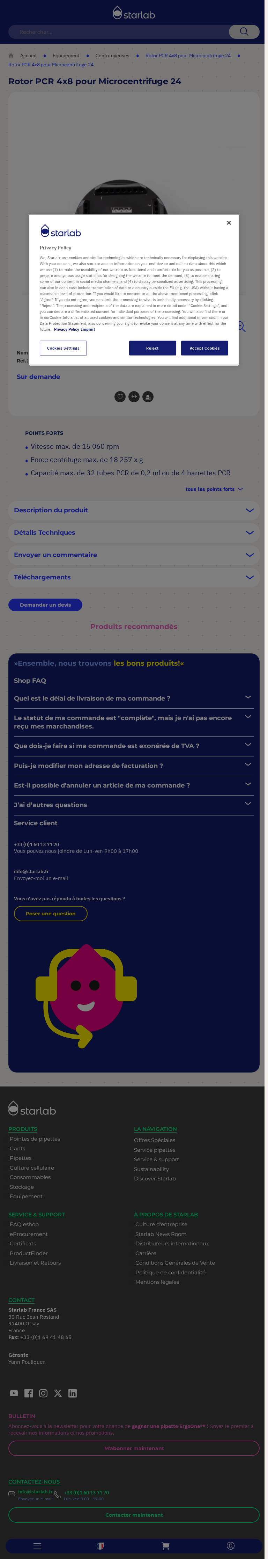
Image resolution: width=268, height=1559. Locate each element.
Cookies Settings (63, 348)
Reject (152, 348)
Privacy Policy (66, 329)
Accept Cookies (205, 348)
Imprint (88, 329)
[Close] (229, 222)
